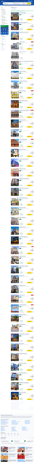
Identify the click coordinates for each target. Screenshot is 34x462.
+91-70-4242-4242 (17, 1)
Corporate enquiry (25, 1)
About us (21, 1)
